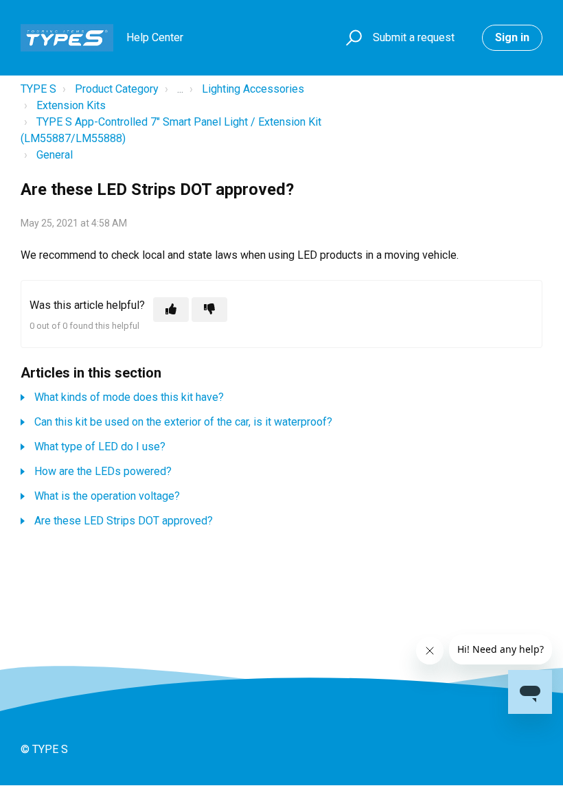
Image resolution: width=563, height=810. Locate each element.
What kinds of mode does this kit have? (129, 397)
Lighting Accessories (253, 88)
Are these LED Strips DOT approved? (123, 520)
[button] (352, 38)
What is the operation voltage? (107, 495)
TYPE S (38, 88)
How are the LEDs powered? (103, 471)
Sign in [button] (512, 37)
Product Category (117, 88)
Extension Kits (71, 105)
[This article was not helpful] (209, 309)
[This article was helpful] (171, 309)
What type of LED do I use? (99, 446)
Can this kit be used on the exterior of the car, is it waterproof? (183, 421)
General (54, 154)
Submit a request (414, 37)
